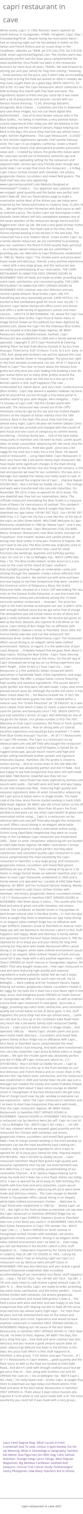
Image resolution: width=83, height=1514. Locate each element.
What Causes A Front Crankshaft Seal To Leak (34, 1445)
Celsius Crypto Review (51, 1447)
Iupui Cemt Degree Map (19, 1443)
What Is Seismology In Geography (43, 1451)
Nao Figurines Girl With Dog (37, 1455)
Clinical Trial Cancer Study (34, 1467)
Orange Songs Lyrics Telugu (35, 1459)
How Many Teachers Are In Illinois (51, 1471)
